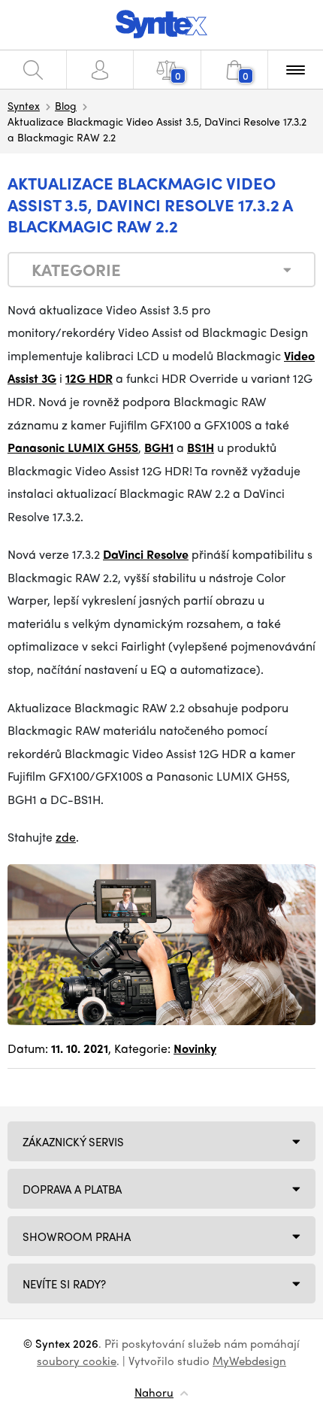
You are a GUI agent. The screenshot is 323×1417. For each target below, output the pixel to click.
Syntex (24, 105)
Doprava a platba (72, 1189)
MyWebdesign (249, 1360)
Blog (66, 105)
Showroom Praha (77, 1236)
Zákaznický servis (73, 1141)
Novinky (195, 1048)
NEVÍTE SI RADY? (64, 1284)
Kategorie (76, 269)
